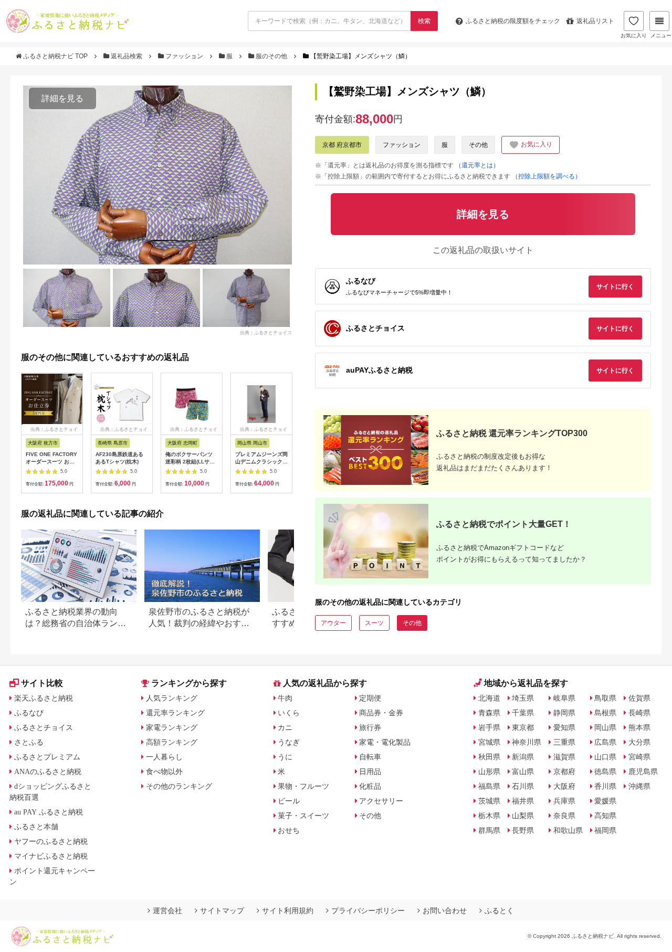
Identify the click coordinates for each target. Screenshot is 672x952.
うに (285, 756)
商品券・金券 (381, 712)
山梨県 (523, 815)
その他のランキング (179, 786)
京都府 (564, 771)
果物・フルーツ (303, 786)
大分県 (639, 742)
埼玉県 (523, 698)
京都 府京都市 (342, 145)
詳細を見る (62, 98)
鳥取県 (605, 698)
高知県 (605, 815)
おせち (289, 830)
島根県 (605, 712)
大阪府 (564, 786)
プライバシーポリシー (368, 910)
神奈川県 (526, 742)
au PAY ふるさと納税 (48, 812)
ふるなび (29, 712)
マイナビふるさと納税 (51, 856)
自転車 (370, 756)
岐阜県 (564, 698)
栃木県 (489, 815)
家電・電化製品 (385, 742)
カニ (285, 727)
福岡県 (605, 830)
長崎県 (639, 712)
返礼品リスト (595, 21)
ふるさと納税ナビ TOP (55, 56)
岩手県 (489, 727)
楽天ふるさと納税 (43, 698)
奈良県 (564, 815)
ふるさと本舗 (36, 826)
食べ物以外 (164, 771)
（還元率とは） (477, 165)
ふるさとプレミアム (47, 756)
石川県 (523, 786)
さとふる (29, 742)
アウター (333, 623)
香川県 (605, 786)
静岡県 (564, 712)
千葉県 (523, 712)
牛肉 (285, 698)
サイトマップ (222, 910)
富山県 (523, 771)
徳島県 (605, 771)
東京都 (523, 727)
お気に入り (634, 35)
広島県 (605, 742)
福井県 (523, 801)
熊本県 (639, 727)
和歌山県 (568, 830)
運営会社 (167, 910)
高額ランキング (171, 742)
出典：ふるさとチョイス (266, 332)
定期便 (370, 698)
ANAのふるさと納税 (47, 771)
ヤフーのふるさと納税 (51, 841)
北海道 (489, 698)
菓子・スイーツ (303, 815)
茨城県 (489, 801)
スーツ (374, 623)
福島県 (489, 786)
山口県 (605, 756)
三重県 (564, 742)
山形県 (489, 771)
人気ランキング (171, 698)
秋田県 (489, 756)
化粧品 (370, 786)
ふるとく (499, 910)
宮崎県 (639, 756)
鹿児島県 (643, 771)
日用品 (370, 771)
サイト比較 (42, 683)
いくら (289, 712)
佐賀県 (639, 698)
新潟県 (523, 756)
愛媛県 (605, 801)
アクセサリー (381, 801)
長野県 (523, 830)
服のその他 (271, 56)
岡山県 (605, 727)
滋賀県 (564, 756)
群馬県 (489, 830)
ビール (289, 801)
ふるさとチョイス (43, 727)
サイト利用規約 (287, 910)
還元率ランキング (175, 712)
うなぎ (289, 742)
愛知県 (564, 727)
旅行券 (370, 727)
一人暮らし (164, 756)
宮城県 (489, 742)
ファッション (184, 56)
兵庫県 (564, 801)
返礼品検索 (126, 56)
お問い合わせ (445, 910)
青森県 (489, 712)
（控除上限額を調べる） (546, 176)
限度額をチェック (513, 21)
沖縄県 (639, 786)
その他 (478, 145)
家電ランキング (171, 727)
